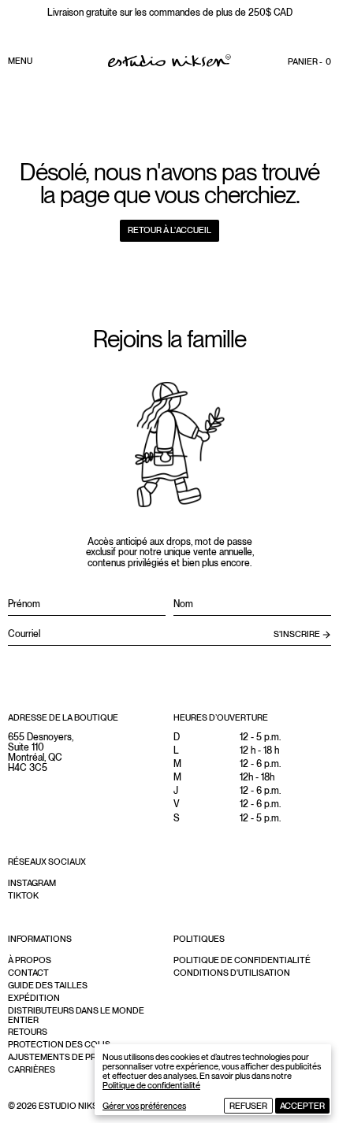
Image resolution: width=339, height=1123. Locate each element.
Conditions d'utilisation (231, 972)
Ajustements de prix (56, 1057)
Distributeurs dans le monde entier (76, 1015)
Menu (20, 60)
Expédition (34, 998)
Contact (28, 972)
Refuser (248, 1105)
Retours (27, 1031)
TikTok (23, 895)
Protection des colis (59, 1044)
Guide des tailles (48, 985)
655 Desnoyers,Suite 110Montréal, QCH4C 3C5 (40, 753)
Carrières (31, 1069)
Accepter (302, 1105)
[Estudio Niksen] (169, 60)
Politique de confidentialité (151, 1085)
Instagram (32, 883)
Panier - (309, 61)
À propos (29, 960)
